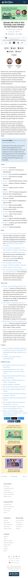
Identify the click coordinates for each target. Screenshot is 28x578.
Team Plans (19, 522)
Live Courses (7, 510)
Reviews (18, 528)
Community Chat (8, 524)
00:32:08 (5, 211)
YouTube (11, 51)
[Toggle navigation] (24, 2)
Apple (14, 48)
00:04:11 (5, 181)
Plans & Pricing (20, 520)
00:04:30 (5, 187)
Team (5, 538)
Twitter (15, 418)
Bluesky (21, 418)
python (20, 34)
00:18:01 (5, 207)
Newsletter (6, 522)
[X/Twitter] (11, 557)
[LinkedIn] (14, 557)
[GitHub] (19, 557)
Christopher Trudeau (18, 66)
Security (13, 560)
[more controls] (22, 42)
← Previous (4, 476)
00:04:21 (5, 183)
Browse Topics (7, 508)
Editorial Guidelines (9, 542)
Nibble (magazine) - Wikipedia (11, 384)
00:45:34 (5, 227)
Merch (5, 551)
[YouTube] (9, 557)
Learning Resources (9, 488)
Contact (17, 560)
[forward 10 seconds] (18, 42)
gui (16, 34)
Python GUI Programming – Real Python (14, 387)
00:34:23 (5, 214)
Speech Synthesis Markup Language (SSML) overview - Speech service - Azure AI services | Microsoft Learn (15, 413)
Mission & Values (8, 540)
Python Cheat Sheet (9, 494)
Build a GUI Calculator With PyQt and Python (14, 456)
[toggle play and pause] (14, 42)
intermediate (11, 34)
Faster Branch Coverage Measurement (14, 252)
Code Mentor (7, 490)
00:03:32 (5, 176)
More (18, 51)
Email (18, 421)
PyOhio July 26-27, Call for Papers (12, 267)
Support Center (7, 496)
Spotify (21, 48)
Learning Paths (7, 504)
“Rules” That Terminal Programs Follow (14, 329)
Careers (6, 547)
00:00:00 (5, 167)
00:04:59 (5, 192)
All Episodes (14, 476)
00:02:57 (5, 174)
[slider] (6, 38)
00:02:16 (5, 170)
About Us (6, 536)
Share (14, 55)
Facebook (12, 421)
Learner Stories (7, 528)
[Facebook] (16, 557)
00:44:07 (5, 223)
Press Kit (6, 549)
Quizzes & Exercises (9, 506)
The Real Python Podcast (14, 29)
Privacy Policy (11, 558)
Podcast (6, 520)
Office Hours (7, 526)
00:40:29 (5, 218)
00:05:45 (5, 196)
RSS (7, 48)
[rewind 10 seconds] (9, 42)
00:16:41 (5, 205)
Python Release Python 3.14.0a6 (12, 263)
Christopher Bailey (10, 66)
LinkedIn (8, 418)
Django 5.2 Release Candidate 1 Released (14, 265)
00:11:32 (5, 200)
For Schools (19, 526)
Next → (25, 476)
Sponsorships (7, 544)
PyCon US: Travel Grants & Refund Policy (14, 233)
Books (5, 512)
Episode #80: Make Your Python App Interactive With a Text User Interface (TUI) (13, 371)
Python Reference (8, 492)
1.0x (6, 42)
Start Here (6, 486)
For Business (19, 524)
